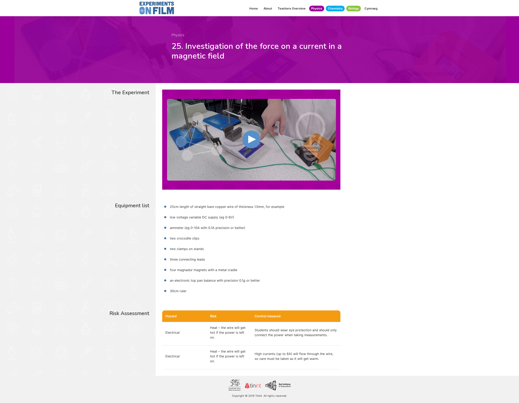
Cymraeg (371, 8)
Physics (316, 8)
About (268, 8)
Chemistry (335, 8)
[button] (251, 139)
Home (253, 8)
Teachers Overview (292, 8)
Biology (353, 8)
